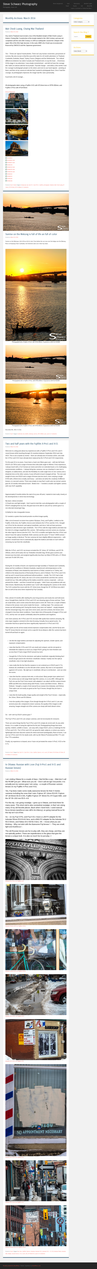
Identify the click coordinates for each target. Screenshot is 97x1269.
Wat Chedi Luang (58, 185)
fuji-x (32, 752)
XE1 (27, 1253)
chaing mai (23, 185)
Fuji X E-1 (31, 185)
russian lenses (15, 1253)
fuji (27, 185)
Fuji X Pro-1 (36, 185)
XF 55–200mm (18, 187)
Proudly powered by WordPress (11, 1265)
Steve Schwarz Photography (20, 4)
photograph (46, 185)
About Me (89, 6)
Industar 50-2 (38, 1251)
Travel (67, 6)
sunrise (35, 434)
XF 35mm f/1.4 (31, 1253)
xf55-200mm (41, 434)
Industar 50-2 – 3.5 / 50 (47, 1251)
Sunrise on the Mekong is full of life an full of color (31, 234)
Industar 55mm (57, 1251)
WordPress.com (36, 1265)
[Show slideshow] (10, 92)
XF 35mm (61, 752)
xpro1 (48, 434)
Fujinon (39, 752)
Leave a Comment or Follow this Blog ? (81, 8)
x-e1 (43, 752)
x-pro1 (45, 752)
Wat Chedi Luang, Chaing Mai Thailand (24, 28)
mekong (31, 434)
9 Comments (14, 754)
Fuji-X (11, 185)
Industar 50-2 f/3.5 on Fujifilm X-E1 (14, 881)
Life (82, 6)
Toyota (75, 6)
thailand (52, 185)
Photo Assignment (58, 3)
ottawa (9, 1253)
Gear (68, 3)
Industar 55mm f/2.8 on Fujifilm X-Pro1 (15, 926)
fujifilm (41, 185)
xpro (45, 434)
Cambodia (20, 434)
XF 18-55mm (12, 187)
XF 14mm (50, 752)
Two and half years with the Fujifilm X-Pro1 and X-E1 (31, 443)
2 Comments (25, 187)
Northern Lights (88, 3)
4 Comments (42, 1253)
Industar (33, 1251)
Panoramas (77, 3)
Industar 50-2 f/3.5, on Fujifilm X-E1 (14, 1016)
